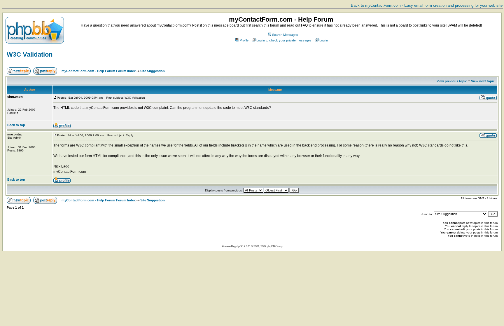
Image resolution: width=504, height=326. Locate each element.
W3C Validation (29, 54)
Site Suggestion (152, 71)
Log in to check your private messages (284, 40)
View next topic (483, 81)
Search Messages (285, 34)
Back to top (16, 125)
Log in (323, 40)
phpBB (239, 246)
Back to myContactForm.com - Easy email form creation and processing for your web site (427, 5)
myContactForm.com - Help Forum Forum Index (99, 71)
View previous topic (452, 81)
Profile (244, 40)
